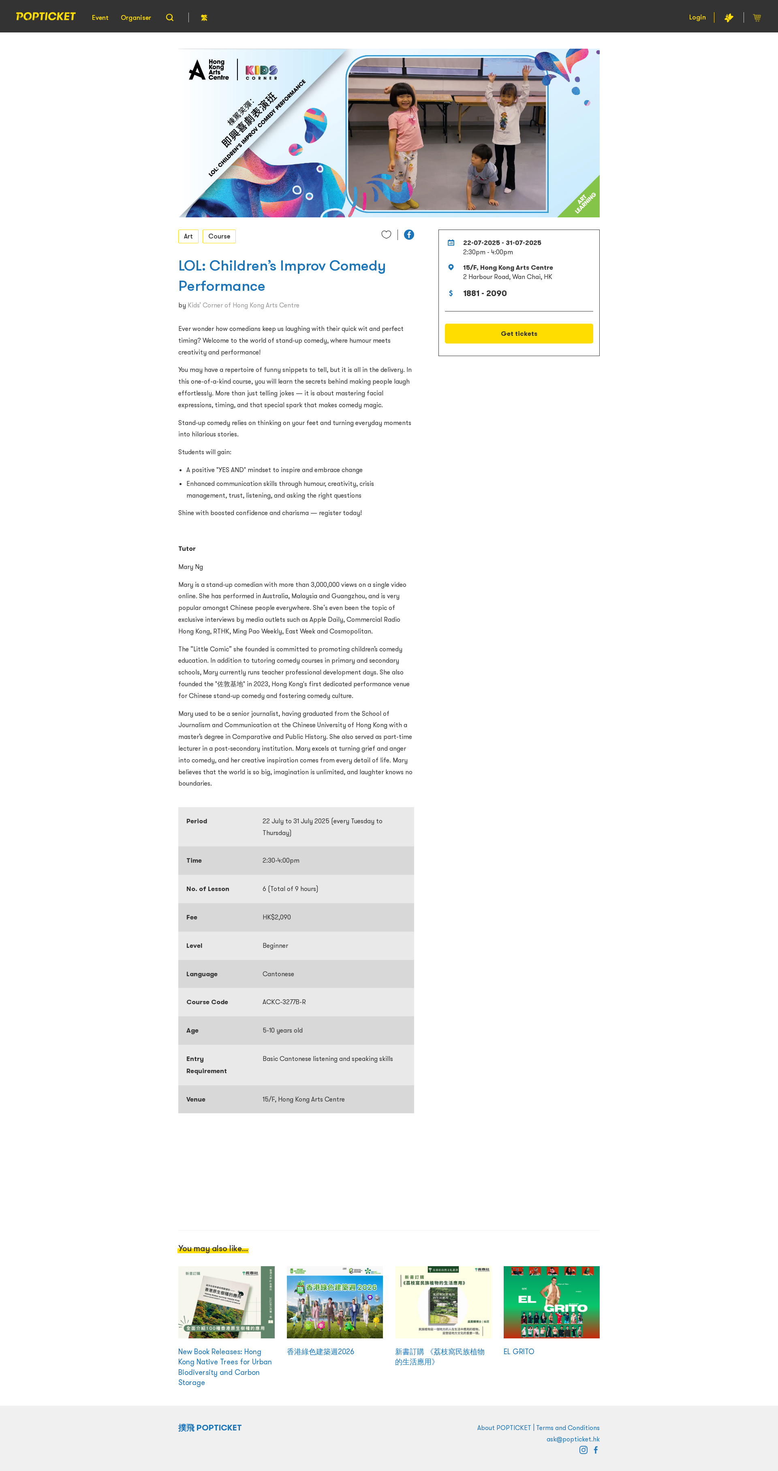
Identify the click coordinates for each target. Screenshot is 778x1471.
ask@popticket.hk (573, 1439)
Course (219, 236)
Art (188, 236)
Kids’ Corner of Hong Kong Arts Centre (243, 305)
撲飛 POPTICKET (210, 1427)
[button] (409, 235)
